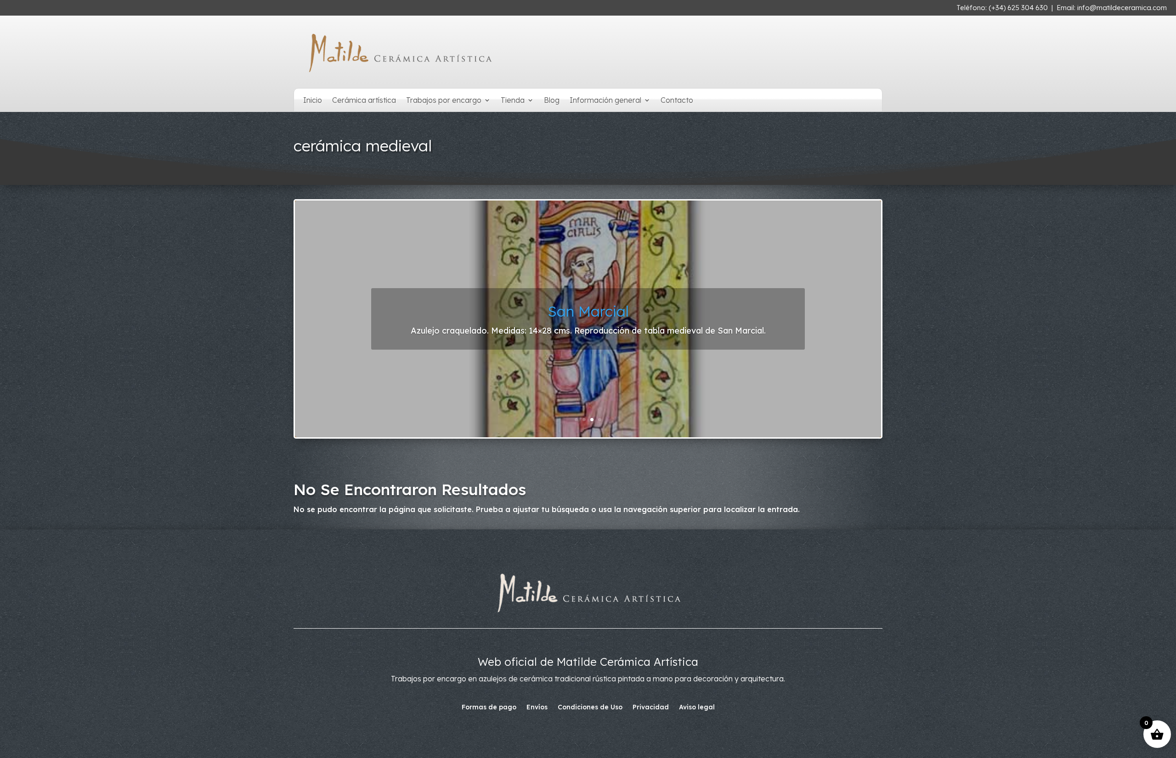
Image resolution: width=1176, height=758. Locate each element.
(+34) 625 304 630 (1018, 7)
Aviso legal (697, 707)
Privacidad (651, 707)
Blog (552, 101)
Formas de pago (489, 707)
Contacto (677, 101)
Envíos (537, 707)
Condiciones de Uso (590, 707)
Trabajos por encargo (443, 101)
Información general (605, 101)
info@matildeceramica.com (1122, 7)
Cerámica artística (364, 101)
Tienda (513, 101)
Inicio (312, 101)
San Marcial (588, 311)
